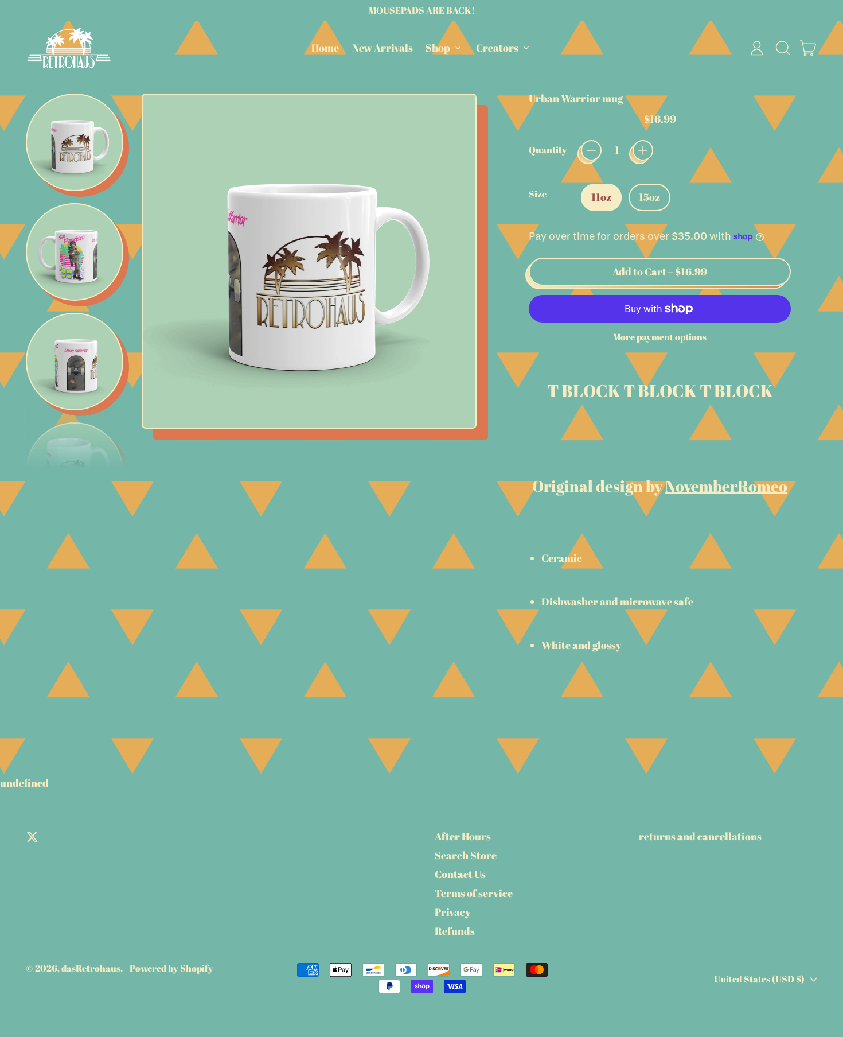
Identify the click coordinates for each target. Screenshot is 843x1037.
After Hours (463, 836)
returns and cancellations (700, 836)
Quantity (548, 150)
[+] (643, 150)
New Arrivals (382, 48)
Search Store (466, 855)
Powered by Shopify (171, 968)
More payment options (660, 337)
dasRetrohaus (90, 968)
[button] (783, 48)
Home (325, 48)
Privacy (453, 912)
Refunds (455, 931)
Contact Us (460, 874)
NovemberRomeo (726, 485)
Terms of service (474, 893)
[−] (591, 150)
